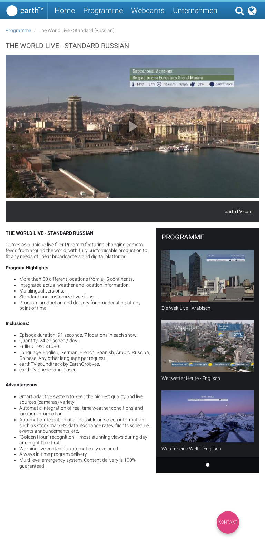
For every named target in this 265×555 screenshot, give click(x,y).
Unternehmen (195, 10)
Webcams (148, 10)
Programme (103, 10)
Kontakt (227, 522)
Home (65, 10)
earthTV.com (239, 211)
